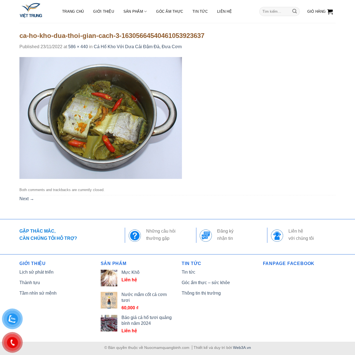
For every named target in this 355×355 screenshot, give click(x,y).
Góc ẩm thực (169, 11)
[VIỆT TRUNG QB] (35, 11)
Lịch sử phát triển (36, 272)
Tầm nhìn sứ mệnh (38, 293)
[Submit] (294, 11)
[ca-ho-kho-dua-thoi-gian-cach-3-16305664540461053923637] (100, 117)
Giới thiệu (103, 11)
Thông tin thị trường (201, 293)
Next (26, 198)
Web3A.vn (242, 347)
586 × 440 (78, 46)
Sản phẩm (133, 11)
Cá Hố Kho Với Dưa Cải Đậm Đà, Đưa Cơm (138, 46)
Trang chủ (73, 11)
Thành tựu (29, 282)
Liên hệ (224, 11)
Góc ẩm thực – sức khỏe (206, 282)
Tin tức (200, 11)
